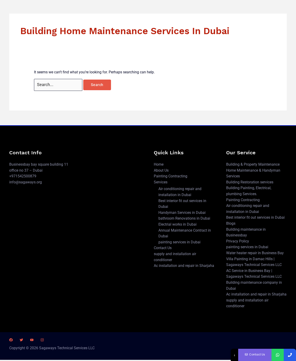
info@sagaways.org (25, 182)
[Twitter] (21, 340)
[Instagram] (42, 340)
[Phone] (290, 355)
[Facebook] (11, 340)
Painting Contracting (170, 176)
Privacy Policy (237, 241)
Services (160, 182)
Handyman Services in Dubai (182, 212)
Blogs (230, 223)
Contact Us (163, 248)
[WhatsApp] (277, 355)
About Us (161, 170)
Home (158, 164)
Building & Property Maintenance (253, 164)
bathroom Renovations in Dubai (184, 218)
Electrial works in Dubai (177, 224)
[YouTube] (32, 340)
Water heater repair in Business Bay (255, 253)
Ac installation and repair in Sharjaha (184, 265)
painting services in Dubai (179, 242)
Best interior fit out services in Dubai (255, 217)
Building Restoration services (249, 182)
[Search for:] (58, 85)
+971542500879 (22, 176)
